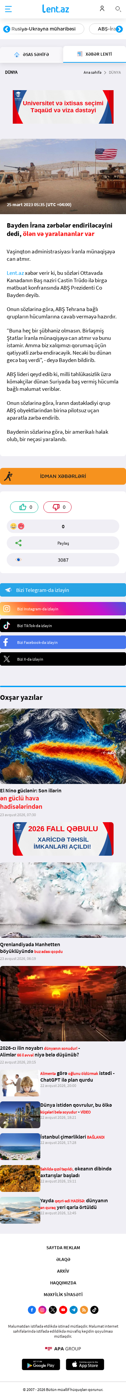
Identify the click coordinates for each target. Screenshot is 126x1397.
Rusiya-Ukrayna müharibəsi (43, 29)
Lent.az (15, 273)
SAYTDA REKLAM (63, 1247)
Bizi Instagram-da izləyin (37, 608)
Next (119, 29)
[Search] (118, 8)
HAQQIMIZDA (63, 1283)
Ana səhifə (92, 72)
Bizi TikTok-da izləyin (34, 625)
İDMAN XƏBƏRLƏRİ (63, 476)
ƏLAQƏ (63, 1259)
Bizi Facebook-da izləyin (37, 642)
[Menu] (8, 9)
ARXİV (63, 1271)
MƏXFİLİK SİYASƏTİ (63, 1294)
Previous (7, 29)
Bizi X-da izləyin (30, 659)
